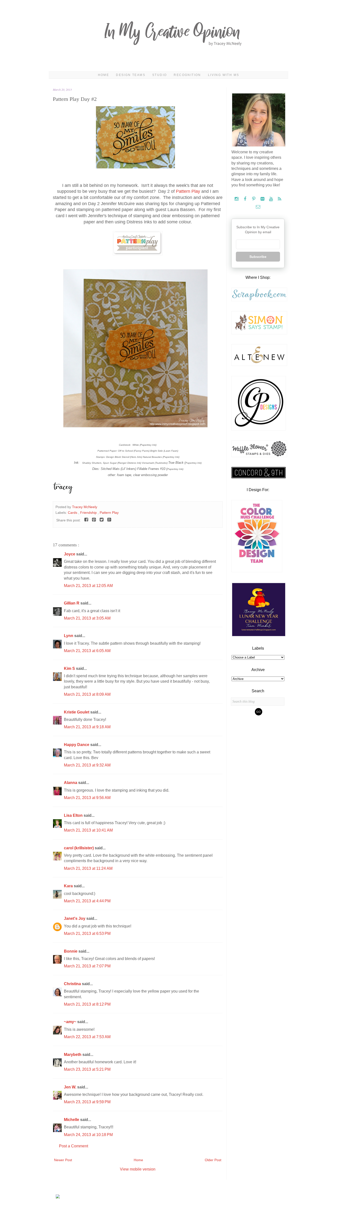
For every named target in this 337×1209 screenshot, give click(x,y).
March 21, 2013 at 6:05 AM (87, 651)
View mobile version (137, 1169)
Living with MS (223, 75)
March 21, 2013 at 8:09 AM (87, 694)
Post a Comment (73, 1146)
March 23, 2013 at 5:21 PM (87, 1069)
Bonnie (71, 951)
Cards (73, 513)
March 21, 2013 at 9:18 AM (87, 727)
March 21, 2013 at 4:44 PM (87, 901)
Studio (159, 75)
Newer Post (63, 1160)
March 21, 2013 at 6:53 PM (87, 933)
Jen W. (70, 1087)
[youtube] (271, 199)
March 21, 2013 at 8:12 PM (87, 1004)
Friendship (89, 513)
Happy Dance (77, 745)
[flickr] (263, 199)
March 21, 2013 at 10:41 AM (88, 830)
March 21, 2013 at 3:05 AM (87, 618)
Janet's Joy (75, 918)
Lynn (69, 636)
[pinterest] (254, 199)
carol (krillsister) (79, 848)
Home (103, 75)
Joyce (70, 554)
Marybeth (73, 1054)
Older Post (213, 1160)
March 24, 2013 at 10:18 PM (88, 1135)
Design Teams (130, 75)
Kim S (70, 668)
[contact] (258, 207)
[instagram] (237, 199)
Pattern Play (188, 191)
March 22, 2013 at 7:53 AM (87, 1037)
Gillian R (72, 603)
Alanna (71, 783)
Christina (73, 984)
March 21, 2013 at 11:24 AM (88, 868)
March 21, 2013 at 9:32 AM (87, 765)
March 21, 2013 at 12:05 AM (88, 586)
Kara (69, 886)
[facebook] (245, 199)
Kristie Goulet (77, 712)
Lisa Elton (74, 815)
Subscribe (257, 257)
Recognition (187, 75)
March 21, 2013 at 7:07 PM (87, 966)
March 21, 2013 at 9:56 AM (87, 798)
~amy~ (70, 1022)
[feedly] (279, 199)
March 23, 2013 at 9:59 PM (87, 1102)
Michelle (72, 1120)
